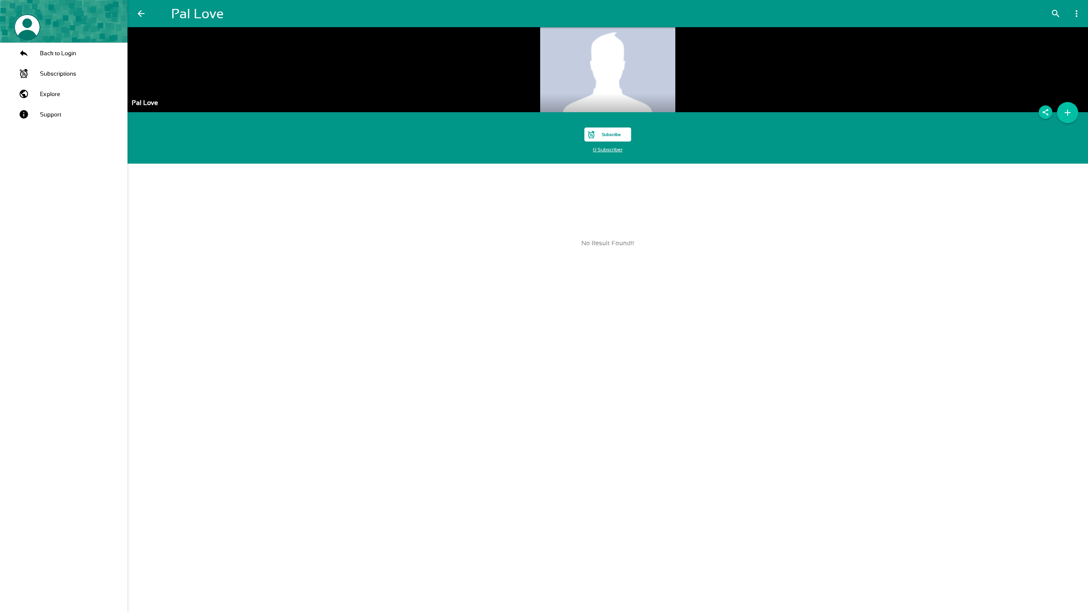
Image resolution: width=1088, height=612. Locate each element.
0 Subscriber (608, 150)
